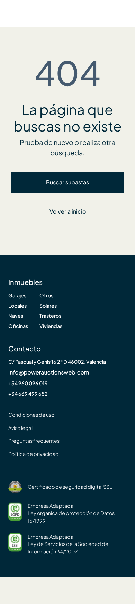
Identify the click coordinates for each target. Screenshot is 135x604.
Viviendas (50, 326)
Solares (48, 306)
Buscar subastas (67, 182)
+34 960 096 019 (28, 383)
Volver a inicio (68, 211)
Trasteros (50, 316)
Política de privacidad (33, 454)
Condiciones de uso (31, 415)
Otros (46, 295)
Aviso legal (20, 428)
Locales (17, 306)
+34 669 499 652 (28, 394)
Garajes (17, 295)
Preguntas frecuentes (34, 441)
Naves (15, 316)
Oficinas (18, 326)
